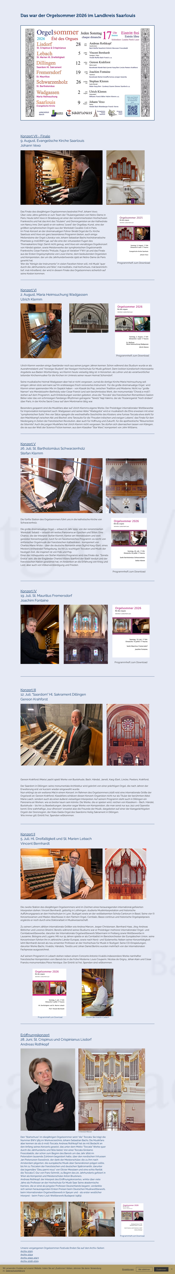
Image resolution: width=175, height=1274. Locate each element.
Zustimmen (161, 1269)
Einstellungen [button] (128, 1269)
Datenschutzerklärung (15, 1270)
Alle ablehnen (144, 1269)
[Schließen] (171, 1269)
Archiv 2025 (27, 1251)
